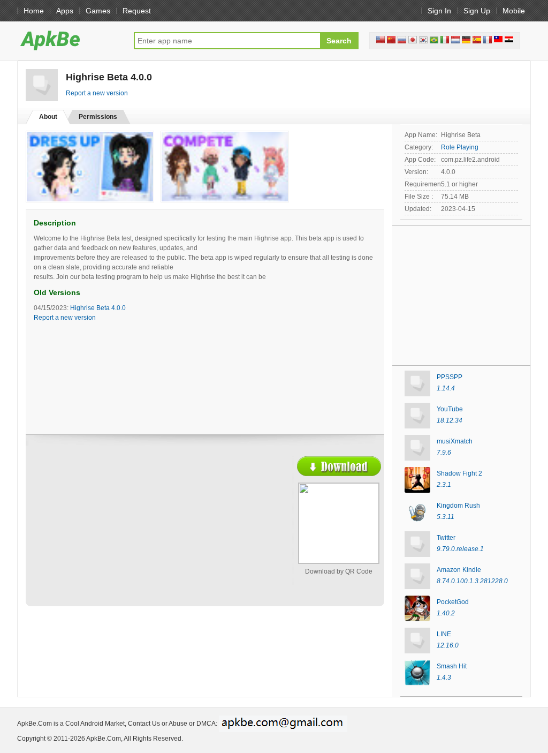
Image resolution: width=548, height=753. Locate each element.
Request (137, 10)
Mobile (514, 10)
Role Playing (459, 147)
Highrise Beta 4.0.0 (98, 308)
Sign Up (476, 10)
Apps (64, 10)
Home (34, 10)
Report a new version (97, 93)
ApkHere (70, 40)
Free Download (339, 466)
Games (98, 10)
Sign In (439, 10)
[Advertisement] (127, 534)
